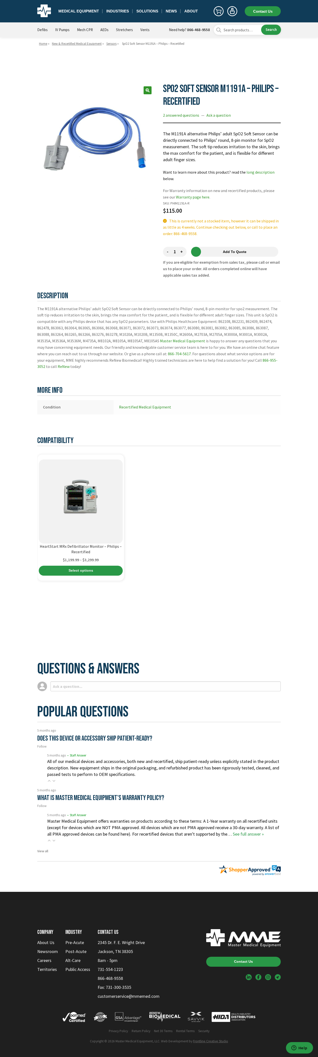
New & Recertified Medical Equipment (77, 44)
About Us (45, 942)
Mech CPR (85, 29)
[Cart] (219, 11)
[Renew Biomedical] (164, 1018)
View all (42, 851)
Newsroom (47, 951)
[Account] (232, 11)
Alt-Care (72, 960)
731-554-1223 (110, 969)
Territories (47, 969)
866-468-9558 (198, 29)
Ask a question (218, 115)
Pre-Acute (74, 942)
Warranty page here (192, 197)
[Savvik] (196, 1018)
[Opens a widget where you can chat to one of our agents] (299, 1048)
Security (203, 1031)
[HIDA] (233, 1018)
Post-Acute (75, 951)
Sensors (111, 44)
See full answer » (248, 834)
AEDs (104, 29)
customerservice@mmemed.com (128, 996)
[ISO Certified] (100, 1018)
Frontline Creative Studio (210, 1041)
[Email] (278, 977)
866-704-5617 (179, 353)
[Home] (44, 11)
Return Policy (141, 1031)
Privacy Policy (118, 1031)
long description (260, 172)
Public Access (77, 969)
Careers (44, 960)
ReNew (64, 366)
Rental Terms (185, 1031)
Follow (41, 746)
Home (43, 44)
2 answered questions (181, 115)
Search (271, 29)
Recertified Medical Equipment (145, 406)
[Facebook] (258, 977)
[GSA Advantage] (128, 1018)
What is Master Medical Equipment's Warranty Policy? (100, 798)
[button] (148, 90)
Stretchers (124, 29)
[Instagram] (268, 977)
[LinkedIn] (249, 977)
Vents (145, 29)
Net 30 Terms (163, 1031)
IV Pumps (62, 29)
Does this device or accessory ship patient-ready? (94, 738)
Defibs (42, 29)
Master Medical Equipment (182, 340)
